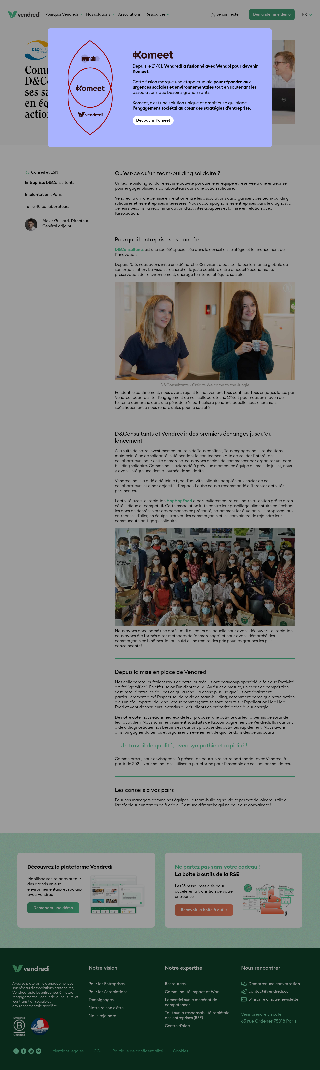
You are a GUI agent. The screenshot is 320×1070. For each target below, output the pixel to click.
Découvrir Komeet (153, 120)
